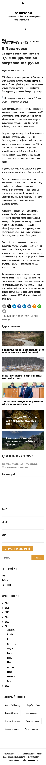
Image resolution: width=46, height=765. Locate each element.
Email (5, 521)
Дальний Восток (12, 315)
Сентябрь (11, 643)
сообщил (32, 224)
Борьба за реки (33, 705)
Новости (25, 315)
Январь (10, 681)
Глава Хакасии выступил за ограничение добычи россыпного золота (22, 403)
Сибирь (5, 580)
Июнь (9, 657)
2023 (7, 617)
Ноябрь (10, 634)
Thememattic (32, 760)
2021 (7, 626)
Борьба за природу (13, 705)
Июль (9, 653)
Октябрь (11, 639)
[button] (23, 2)
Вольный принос (11, 713)
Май (9, 662)
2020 (7, 685)
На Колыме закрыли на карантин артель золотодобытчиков (22, 377)
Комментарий (9, 474)
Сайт (4, 534)
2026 (7, 603)
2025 (7, 607)
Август (10, 648)
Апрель (10, 667)
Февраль (11, 676)
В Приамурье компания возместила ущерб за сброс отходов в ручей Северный (23, 351)
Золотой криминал (12, 721)
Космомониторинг (12, 729)
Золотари (23, 13)
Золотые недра (32, 721)
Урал (4, 575)
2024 (7, 612)
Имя (4, 508)
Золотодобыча (31, 713)
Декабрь (11, 629)
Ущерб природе (31, 729)
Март (9, 671)
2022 (7, 621)
